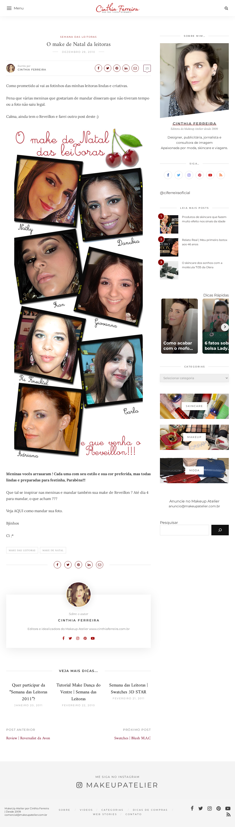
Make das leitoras (22, 550)
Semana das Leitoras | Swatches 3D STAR (128, 688)
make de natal (53, 550)
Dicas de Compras (150, 809)
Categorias (112, 809)
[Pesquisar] (220, 530)
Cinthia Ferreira (32, 69)
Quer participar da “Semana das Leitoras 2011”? (28, 692)
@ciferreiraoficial (175, 193)
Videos (86, 809)
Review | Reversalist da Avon (28, 738)
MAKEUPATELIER (122, 785)
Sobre (64, 809)
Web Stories (105, 814)
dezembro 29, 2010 (78, 52)
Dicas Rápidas (216, 295)
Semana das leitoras (78, 36)
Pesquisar (169, 522)
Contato (134, 814)
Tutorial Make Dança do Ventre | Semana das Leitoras (78, 692)
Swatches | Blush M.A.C (132, 738)
